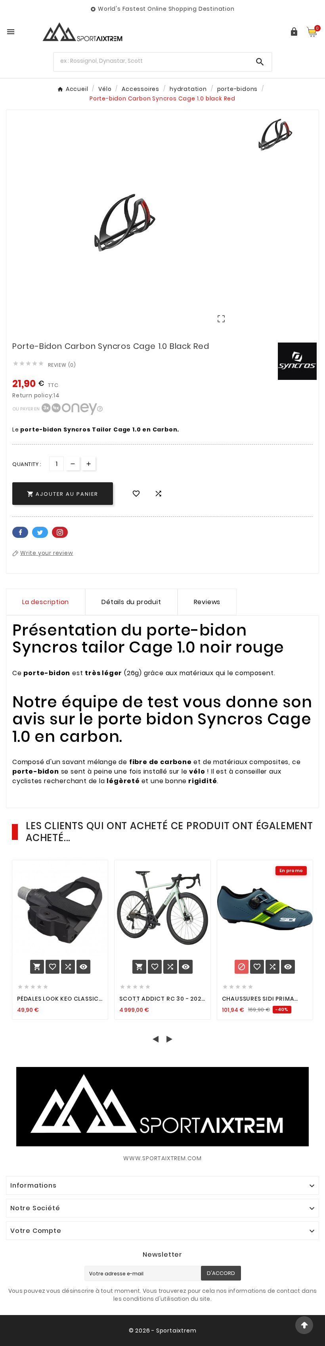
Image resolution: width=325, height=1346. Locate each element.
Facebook (20, 532)
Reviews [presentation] (207, 602)
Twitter (40, 532)
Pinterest (60, 532)
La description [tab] (45, 602)
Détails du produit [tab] (131, 602)
